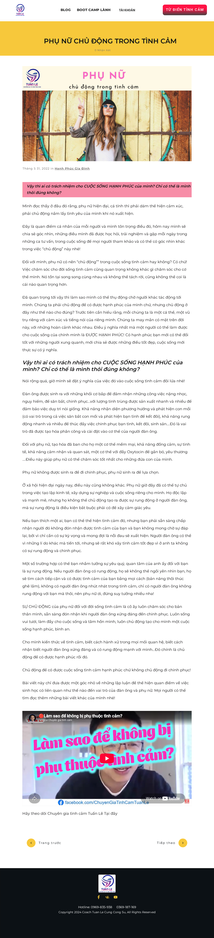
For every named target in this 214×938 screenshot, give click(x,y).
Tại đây (110, 813)
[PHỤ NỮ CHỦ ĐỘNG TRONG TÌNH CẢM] (107, 113)
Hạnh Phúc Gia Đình (72, 168)
